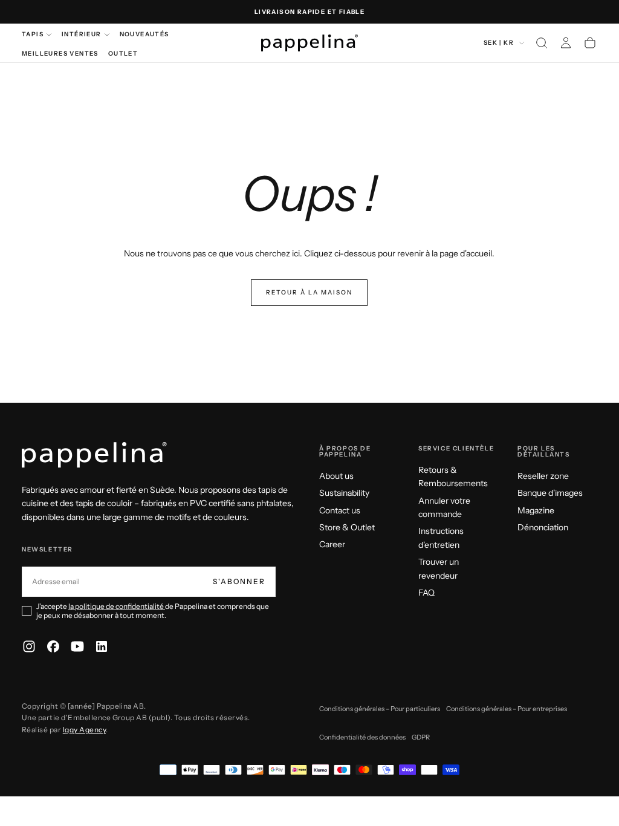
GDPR (421, 737)
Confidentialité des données (362, 737)
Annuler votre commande (444, 507)
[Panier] (590, 43)
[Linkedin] (101, 646)
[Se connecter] (566, 43)
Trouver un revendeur (438, 568)
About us (336, 475)
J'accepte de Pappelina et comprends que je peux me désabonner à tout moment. (152, 611)
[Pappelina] (94, 455)
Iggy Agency (84, 729)
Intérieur (82, 34)
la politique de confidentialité (116, 606)
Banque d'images (550, 492)
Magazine (535, 510)
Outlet (123, 53)
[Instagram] (29, 646)
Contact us (339, 510)
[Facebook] (53, 646)
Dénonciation (542, 527)
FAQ (426, 592)
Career (332, 544)
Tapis (33, 34)
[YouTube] (77, 646)
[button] (541, 43)
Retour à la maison (309, 292)
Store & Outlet (347, 527)
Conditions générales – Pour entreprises (506, 708)
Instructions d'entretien (441, 537)
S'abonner (239, 581)
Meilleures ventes (60, 53)
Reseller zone (543, 475)
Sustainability (344, 492)
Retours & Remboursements (453, 476)
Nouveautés (144, 34)
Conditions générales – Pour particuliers (379, 708)
